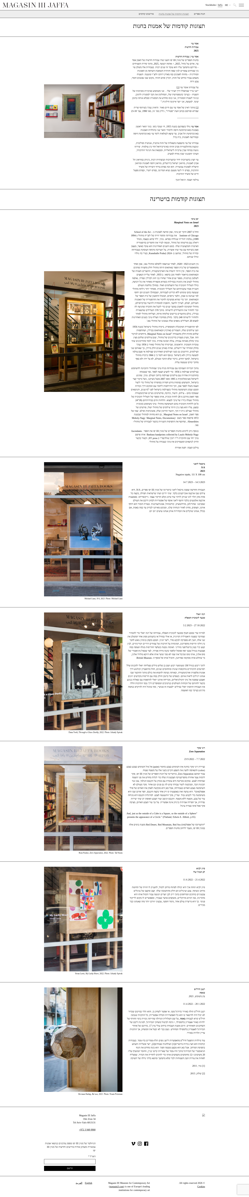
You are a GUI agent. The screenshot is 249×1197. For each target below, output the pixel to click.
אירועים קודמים (146, 14)
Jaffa (220, 5)
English (88, 1183)
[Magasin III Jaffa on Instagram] (140, 1145)
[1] (178, 87)
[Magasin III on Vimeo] (133, 1145)
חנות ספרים (199, 14)
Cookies (201, 1186)
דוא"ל (92, 1156)
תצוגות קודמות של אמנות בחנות (174, 14)
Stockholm (210, 5)
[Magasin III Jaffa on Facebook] (146, 1145)
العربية (79, 1183)
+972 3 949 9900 (87, 1129)
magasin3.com (116, 1186)
